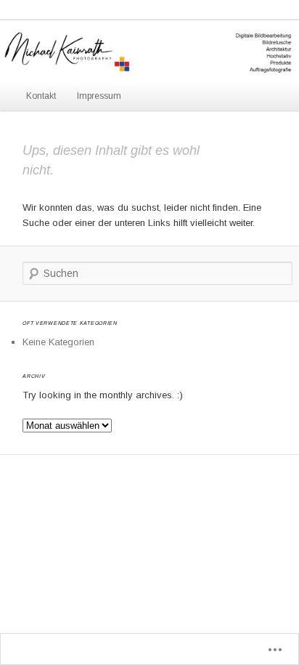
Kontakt (41, 96)
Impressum (99, 96)
